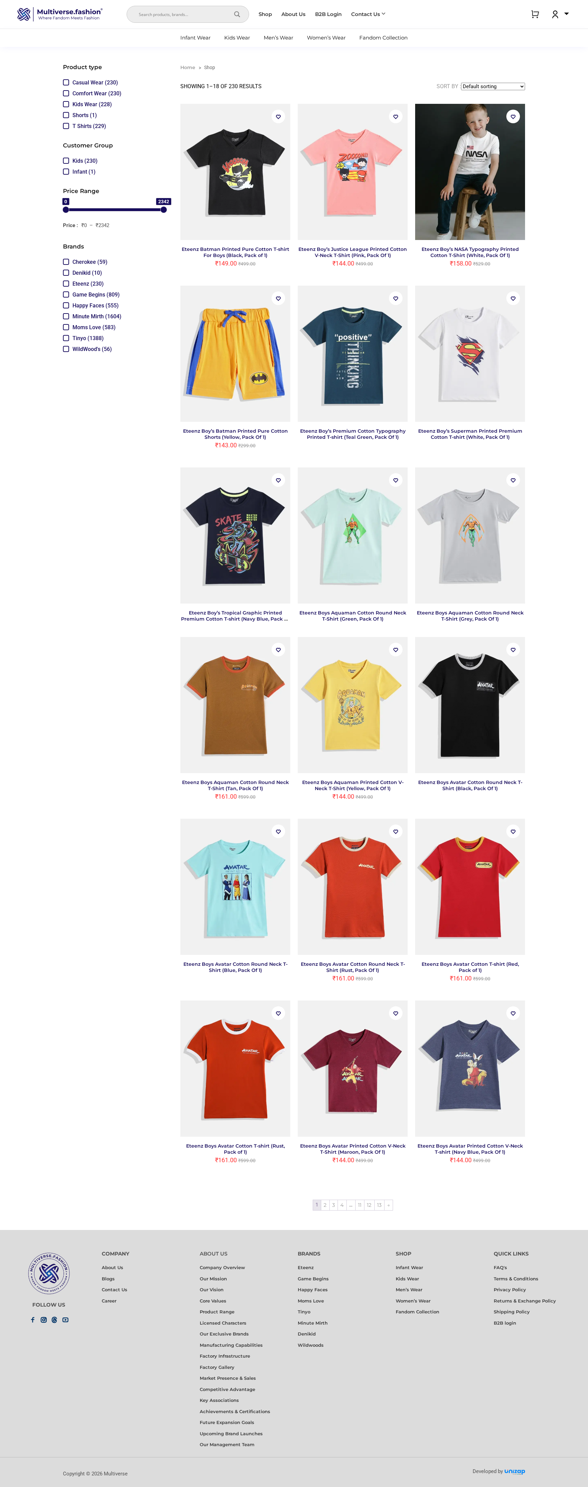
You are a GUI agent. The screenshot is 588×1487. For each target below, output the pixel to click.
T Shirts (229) (89, 126)
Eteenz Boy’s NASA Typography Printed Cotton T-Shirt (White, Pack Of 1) (470, 252)
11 (359, 1205)
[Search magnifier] (237, 14)
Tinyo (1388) (88, 338)
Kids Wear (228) (92, 104)
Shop (265, 14)
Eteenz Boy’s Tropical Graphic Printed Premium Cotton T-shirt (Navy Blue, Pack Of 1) (235, 619)
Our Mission (213, 1278)
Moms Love (311, 1301)
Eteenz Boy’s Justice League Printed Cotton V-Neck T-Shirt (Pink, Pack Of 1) (352, 252)
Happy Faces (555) (95, 305)
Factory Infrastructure (225, 1356)
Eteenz (306, 1267)
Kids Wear (237, 37)
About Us (293, 14)
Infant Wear (195, 37)
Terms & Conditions (516, 1278)
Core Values (213, 1301)
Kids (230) (85, 161)
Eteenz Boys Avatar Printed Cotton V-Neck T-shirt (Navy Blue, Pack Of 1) (470, 1149)
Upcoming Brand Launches (231, 1433)
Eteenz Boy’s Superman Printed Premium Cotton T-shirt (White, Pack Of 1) (470, 434)
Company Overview (222, 1267)
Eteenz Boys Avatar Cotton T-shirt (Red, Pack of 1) (470, 967)
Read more (352, 285)
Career (109, 1301)
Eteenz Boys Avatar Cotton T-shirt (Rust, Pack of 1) (235, 1149)
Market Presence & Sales (228, 1378)
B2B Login (328, 14)
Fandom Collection (383, 37)
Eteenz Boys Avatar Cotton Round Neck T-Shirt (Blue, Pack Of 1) (235, 967)
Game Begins (313, 1278)
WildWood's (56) (92, 349)
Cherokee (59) (90, 262)
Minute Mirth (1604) (96, 316)
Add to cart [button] (235, 285)
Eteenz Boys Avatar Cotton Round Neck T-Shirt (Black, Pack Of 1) (470, 785)
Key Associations (219, 1400)
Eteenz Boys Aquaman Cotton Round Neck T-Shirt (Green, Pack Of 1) (352, 616)
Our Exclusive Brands (224, 1334)
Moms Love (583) (94, 327)
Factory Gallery (217, 1367)
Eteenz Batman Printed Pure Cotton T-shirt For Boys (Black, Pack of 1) (235, 252)
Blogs (108, 1278)
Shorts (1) (84, 115)
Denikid (307, 1334)
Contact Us (365, 14)
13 (379, 1205)
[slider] (65, 209)
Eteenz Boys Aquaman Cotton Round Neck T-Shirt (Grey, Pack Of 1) (470, 616)
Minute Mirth (313, 1323)
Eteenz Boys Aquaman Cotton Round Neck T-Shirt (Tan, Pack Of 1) (235, 785)
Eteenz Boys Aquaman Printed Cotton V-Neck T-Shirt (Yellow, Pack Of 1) (353, 785)
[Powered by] (515, 1474)
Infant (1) (84, 172)
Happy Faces (313, 1289)
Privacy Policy (510, 1289)
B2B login (505, 1323)
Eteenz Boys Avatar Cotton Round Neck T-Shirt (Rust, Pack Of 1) (353, 967)
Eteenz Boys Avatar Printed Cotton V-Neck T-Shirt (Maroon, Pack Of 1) (353, 1149)
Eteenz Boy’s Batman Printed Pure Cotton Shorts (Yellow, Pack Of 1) (235, 434)
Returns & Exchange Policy (525, 1301)
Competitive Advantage (227, 1389)
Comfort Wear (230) (96, 93)
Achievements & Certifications (235, 1411)
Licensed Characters (223, 1323)
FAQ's (500, 1267)
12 (369, 1205)
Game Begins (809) (96, 294)
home (187, 67)
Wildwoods (311, 1345)
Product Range (217, 1311)
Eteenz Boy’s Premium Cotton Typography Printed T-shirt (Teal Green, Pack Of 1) (353, 434)
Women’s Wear (326, 37)
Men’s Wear (278, 37)
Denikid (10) (87, 273)
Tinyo (304, 1311)
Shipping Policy (512, 1311)
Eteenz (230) (88, 284)
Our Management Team (227, 1444)
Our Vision (212, 1289)
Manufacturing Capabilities (231, 1345)
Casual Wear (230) (95, 82)
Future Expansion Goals (227, 1422)
